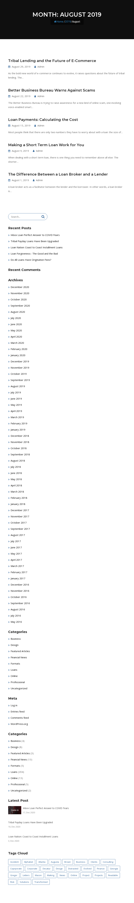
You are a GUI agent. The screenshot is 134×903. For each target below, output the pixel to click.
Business (16, 638)
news (62, 875)
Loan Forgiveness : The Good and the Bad (34, 253)
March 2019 (17, 417)
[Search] (43, 216)
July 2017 (16, 541)
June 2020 (16, 324)
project (86, 875)
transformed (41, 881)
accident (14, 861)
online (74, 875)
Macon (38, 875)
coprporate (16, 868)
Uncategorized (19, 688)
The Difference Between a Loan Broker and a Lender (58, 174)
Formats (15, 663)
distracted (73, 868)
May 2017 (16, 553)
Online (14, 676)
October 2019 (19, 373)
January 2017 (18, 578)
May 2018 (16, 479)
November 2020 (20, 293)
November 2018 (20, 442)
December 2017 (20, 510)
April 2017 (16, 559)
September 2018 (20, 454)
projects (99, 875)
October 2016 (19, 597)
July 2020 (16, 318)
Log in (14, 705)
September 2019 (20, 380)
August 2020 (18, 311)
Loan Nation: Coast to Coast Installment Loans (37, 247)
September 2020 (20, 305)
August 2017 (18, 535)
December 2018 (20, 435)
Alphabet (28, 861)
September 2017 (20, 528)
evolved (88, 868)
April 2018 (16, 485)
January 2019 (18, 429)
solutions (24, 881)
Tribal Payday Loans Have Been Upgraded (35, 241)
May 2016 (16, 621)
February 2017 (19, 572)
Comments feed (20, 717)
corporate (32, 868)
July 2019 (16, 392)
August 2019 (18, 386)
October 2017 (19, 522)
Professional (18, 682)
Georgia (114, 868)
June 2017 (16, 547)
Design (14, 645)
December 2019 (20, 361)
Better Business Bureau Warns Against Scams (51, 90)
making (50, 875)
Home (60, 21)
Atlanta (41, 861)
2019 (68, 21)
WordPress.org (19, 723)
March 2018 (17, 491)
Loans (14, 669)
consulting (108, 861)
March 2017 (17, 566)
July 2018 (16, 466)
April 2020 (16, 336)
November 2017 (20, 516)
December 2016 (20, 584)
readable (113, 875)
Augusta (55, 861)
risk (12, 881)
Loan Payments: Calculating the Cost (43, 119)
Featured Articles (20, 651)
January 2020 (18, 355)
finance (101, 868)
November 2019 (20, 367)
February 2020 (19, 349)
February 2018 (19, 497)
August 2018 (18, 460)
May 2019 (16, 404)
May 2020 (16, 330)
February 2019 (19, 423)
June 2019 (16, 398)
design (59, 868)
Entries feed (18, 711)
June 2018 (16, 473)
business (80, 861)
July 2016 (16, 615)
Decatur (46, 868)
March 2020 (17, 342)
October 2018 (19, 448)
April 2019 (16, 411)
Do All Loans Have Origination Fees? (31, 259)
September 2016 (20, 603)
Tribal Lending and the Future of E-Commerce (52, 61)
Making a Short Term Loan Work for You (46, 145)
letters (26, 875)
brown (67, 861)
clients (94, 861)
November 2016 (20, 590)
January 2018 (18, 504)
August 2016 (18, 609)
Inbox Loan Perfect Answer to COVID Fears (35, 235)
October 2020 (19, 299)
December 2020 (20, 287)
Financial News (19, 657)
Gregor (13, 875)
